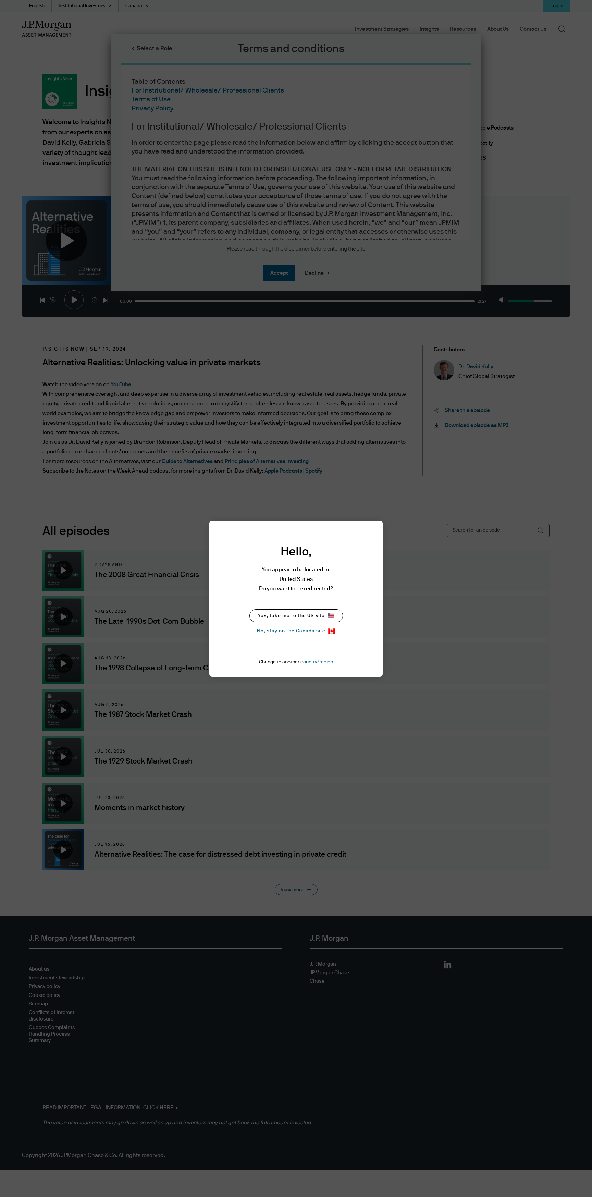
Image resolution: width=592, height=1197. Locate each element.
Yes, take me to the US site (291, 615)
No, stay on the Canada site (291, 630)
